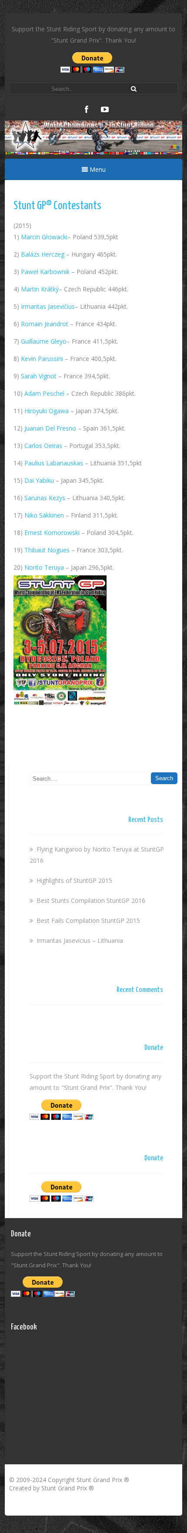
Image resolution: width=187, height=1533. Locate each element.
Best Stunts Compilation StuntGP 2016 (91, 900)
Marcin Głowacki (44, 237)
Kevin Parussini (42, 358)
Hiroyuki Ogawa (46, 411)
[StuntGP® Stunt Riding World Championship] (93, 152)
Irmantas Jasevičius (48, 306)
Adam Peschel (44, 393)
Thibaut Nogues (47, 550)
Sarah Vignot (39, 376)
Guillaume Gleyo (44, 341)
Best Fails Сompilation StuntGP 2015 (88, 920)
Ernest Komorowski (52, 532)
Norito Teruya (44, 567)
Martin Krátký (40, 289)
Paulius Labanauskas (53, 463)
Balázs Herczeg (42, 254)
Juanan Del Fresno (50, 428)
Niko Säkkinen (44, 515)
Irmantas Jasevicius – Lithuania (80, 940)
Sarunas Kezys (44, 498)
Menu (97, 169)
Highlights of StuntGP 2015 (74, 880)
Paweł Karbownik (45, 271)
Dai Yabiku (39, 480)
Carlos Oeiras (43, 445)
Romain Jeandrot (44, 324)
